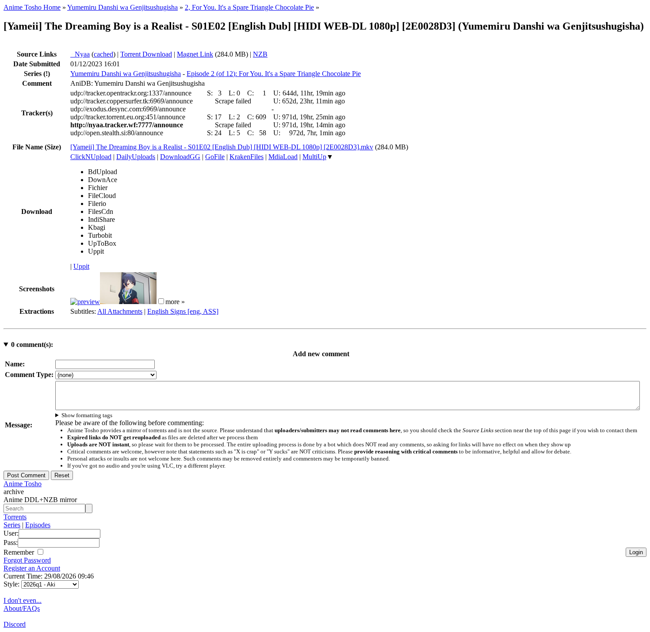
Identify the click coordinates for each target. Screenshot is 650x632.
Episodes (37, 525)
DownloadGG (180, 156)
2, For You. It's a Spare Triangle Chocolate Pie (249, 7)
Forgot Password (27, 560)
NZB (260, 54)
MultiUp (314, 156)
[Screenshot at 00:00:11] (85, 301)
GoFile (215, 156)
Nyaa (80, 54)
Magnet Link (195, 54)
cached (103, 54)
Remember (20, 552)
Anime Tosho (23, 483)
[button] (161, 301)
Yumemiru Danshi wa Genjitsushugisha (122, 7)
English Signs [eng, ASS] (182, 311)
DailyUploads (135, 156)
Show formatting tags (86, 415)
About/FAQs (22, 608)
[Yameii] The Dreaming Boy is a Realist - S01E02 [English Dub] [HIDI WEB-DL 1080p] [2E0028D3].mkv (221, 147)
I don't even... (23, 600)
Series (12, 525)
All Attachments (119, 311)
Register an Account (32, 568)
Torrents (15, 517)
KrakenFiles (246, 156)
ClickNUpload (90, 156)
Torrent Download (146, 54)
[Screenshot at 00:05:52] (128, 301)
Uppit (81, 266)
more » (175, 301)
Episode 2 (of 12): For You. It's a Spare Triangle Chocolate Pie (274, 73)
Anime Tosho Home (32, 7)
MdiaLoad (283, 156)
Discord (15, 624)
